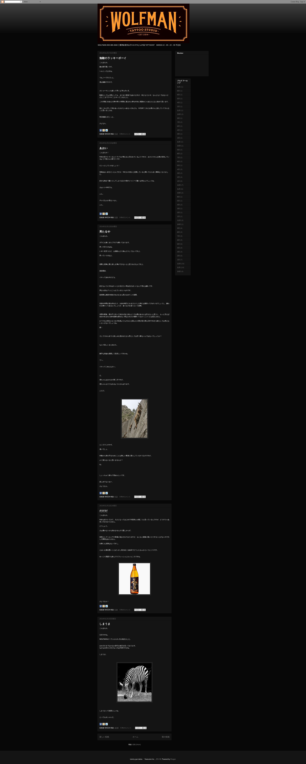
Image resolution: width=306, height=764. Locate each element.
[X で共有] (140, 134)
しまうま (104, 623)
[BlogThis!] (138, 134)
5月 (178, 99)
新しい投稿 (104, 737)
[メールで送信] (135, 134)
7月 (178, 122)
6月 (178, 95)
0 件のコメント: (125, 134)
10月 (179, 114)
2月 (178, 106)
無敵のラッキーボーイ (112, 58)
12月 (179, 185)
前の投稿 (165, 737)
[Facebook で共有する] (142, 134)
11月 (178, 87)
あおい (103, 148)
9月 (178, 118)
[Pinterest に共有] (144, 134)
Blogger (173, 759)
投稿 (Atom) (136, 744)
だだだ (103, 510)
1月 (178, 138)
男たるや (104, 231)
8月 (178, 91)
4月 (178, 102)
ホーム (135, 737)
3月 (178, 134)
